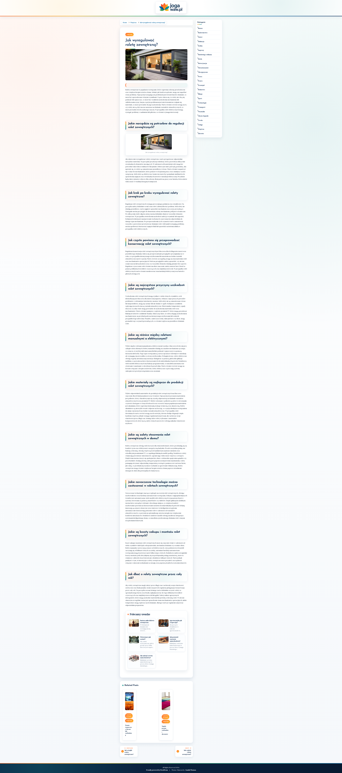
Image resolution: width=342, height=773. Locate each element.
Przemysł (201, 85)
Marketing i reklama (205, 54)
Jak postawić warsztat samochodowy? (175, 639)
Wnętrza (129, 34)
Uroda (200, 120)
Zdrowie (201, 133)
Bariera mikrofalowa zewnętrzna (147, 621)
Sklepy (200, 94)
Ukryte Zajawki (128, 715)
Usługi (200, 125)
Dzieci (200, 37)
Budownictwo (202, 33)
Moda (200, 59)
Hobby (200, 46)
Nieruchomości (203, 68)
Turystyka (201, 111)
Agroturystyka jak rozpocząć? (176, 621)
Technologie (202, 103)
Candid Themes (190, 770)
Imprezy (201, 50)
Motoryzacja (202, 63)
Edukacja (201, 41)
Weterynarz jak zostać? (145, 638)
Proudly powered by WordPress (157, 770)
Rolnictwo (201, 89)
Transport (201, 107)
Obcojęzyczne (203, 72)
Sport (200, 98)
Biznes (200, 28)
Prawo (200, 81)
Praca (200, 76)
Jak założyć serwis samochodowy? (146, 657)
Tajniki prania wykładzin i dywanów (165, 730)
